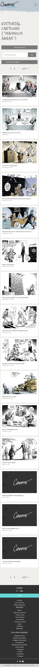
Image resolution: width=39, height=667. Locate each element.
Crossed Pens (19, 642)
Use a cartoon (19, 602)
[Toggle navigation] (35, 4)
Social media (19, 647)
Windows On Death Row (19, 645)
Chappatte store (19, 636)
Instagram (20, 649)
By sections (20, 619)
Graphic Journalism (19, 638)
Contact (19, 600)
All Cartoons (20, 617)
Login (19, 596)
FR (17, 591)
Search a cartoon (20, 622)
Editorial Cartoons (20, 612)
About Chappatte (19, 605)
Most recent (20, 615)
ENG (21, 591)
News (19, 624)
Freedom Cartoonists (19, 640)
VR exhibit (19, 628)
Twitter (20, 652)
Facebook (20, 654)
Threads (20, 656)
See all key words (12, 62)
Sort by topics (19, 47)
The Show (19, 626)
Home (19, 610)
